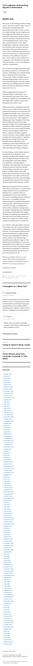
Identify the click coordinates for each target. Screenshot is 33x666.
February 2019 (8, 564)
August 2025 (8, 399)
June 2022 (7, 479)
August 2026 (8, 374)
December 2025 (8, 391)
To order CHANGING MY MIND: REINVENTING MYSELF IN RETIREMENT (15, 655)
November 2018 (8, 571)
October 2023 (8, 444)
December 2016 (8, 620)
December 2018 (8, 569)
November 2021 (8, 494)
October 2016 (8, 624)
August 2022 (8, 474)
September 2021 (9, 498)
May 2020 (7, 532)
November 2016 (8, 622)
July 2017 (6, 605)
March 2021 (7, 511)
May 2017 (7, 609)
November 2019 (8, 545)
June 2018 (7, 582)
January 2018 (8, 592)
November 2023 (9, 442)
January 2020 (8, 541)
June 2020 (7, 530)
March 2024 (7, 434)
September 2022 (9, 472)
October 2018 (8, 573)
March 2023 (7, 459)
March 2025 (7, 410)
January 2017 (8, 618)
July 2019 (6, 554)
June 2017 (7, 607)
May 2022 (7, 481)
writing (16, 277)
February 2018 (8, 590)
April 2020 (7, 534)
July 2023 (7, 451)
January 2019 (8, 567)
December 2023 (8, 440)
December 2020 (9, 517)
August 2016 (7, 629)
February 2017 (8, 616)
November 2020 (9, 519)
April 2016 (7, 637)
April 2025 (7, 408)
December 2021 (8, 492)
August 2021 (7, 500)
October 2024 (8, 419)
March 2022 (7, 485)
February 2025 (8, 412)
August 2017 (7, 603)
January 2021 (8, 515)
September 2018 (9, 575)
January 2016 (8, 644)
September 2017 (9, 601)
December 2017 (8, 594)
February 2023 (8, 462)
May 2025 (7, 406)
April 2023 (7, 457)
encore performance (21, 276)
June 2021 (7, 504)
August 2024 (8, 423)
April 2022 (7, 483)
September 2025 (9, 397)
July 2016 (6, 631)
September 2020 (9, 524)
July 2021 (6, 502)
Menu (5, 12)
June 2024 (7, 427)
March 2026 (7, 384)
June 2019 (7, 556)
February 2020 (8, 539)
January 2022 (8, 489)
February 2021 (8, 513)
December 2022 (9, 466)
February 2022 (8, 487)
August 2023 (8, 449)
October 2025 (8, 395)
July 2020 (7, 528)
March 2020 (8, 537)
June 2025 (7, 404)
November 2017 (8, 597)
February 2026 (8, 387)
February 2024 (8, 436)
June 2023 (7, 453)
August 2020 (8, 526)
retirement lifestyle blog (9, 277)
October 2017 (8, 599)
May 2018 (7, 584)
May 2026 (7, 380)
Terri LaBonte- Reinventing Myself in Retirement (15, 6)
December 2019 (8, 543)
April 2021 (7, 509)
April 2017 (7, 612)
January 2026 (8, 389)
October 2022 (8, 470)
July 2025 (7, 402)
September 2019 (9, 549)
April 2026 (7, 382)
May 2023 (7, 455)
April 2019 (7, 560)
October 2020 (8, 522)
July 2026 (7, 376)
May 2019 (7, 558)
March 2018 (7, 588)
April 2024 (7, 432)
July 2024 (7, 425)
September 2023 (9, 447)
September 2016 (9, 627)
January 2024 (8, 438)
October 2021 (8, 496)
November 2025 (9, 393)
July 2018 (6, 579)
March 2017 (7, 614)
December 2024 (9, 414)
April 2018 (7, 586)
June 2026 (7, 378)
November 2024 (9, 417)
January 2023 (8, 464)
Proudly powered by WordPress (10, 663)
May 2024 (7, 429)
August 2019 (7, 552)
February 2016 (8, 642)
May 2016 (7, 635)
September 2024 (9, 421)
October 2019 (8, 547)
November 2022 (9, 468)
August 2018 (7, 577)
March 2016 (7, 639)
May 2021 (7, 507)
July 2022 (7, 477)
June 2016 (7, 633)
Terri (6, 276)
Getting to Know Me (9, 651)
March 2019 (7, 562)
